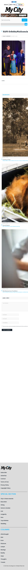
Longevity (3, 514)
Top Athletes (4, 520)
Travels (3, 562)
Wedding (3, 523)
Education (4, 502)
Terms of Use (5, 482)
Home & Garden (5, 508)
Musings (3, 550)
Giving (2, 505)
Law (2, 511)
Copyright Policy (5, 488)
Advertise (3, 475)
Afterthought (5, 534)
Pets (2, 517)
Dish (2, 537)
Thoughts (3, 559)
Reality (3, 553)
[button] (26, 24)
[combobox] (11, 20)
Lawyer (3, 546)
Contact (3, 479)
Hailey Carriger (6, 36)
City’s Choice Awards (7, 498)
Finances (3, 543)
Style (2, 556)
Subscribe (4, 472)
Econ (2, 540)
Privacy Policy (5, 485)
